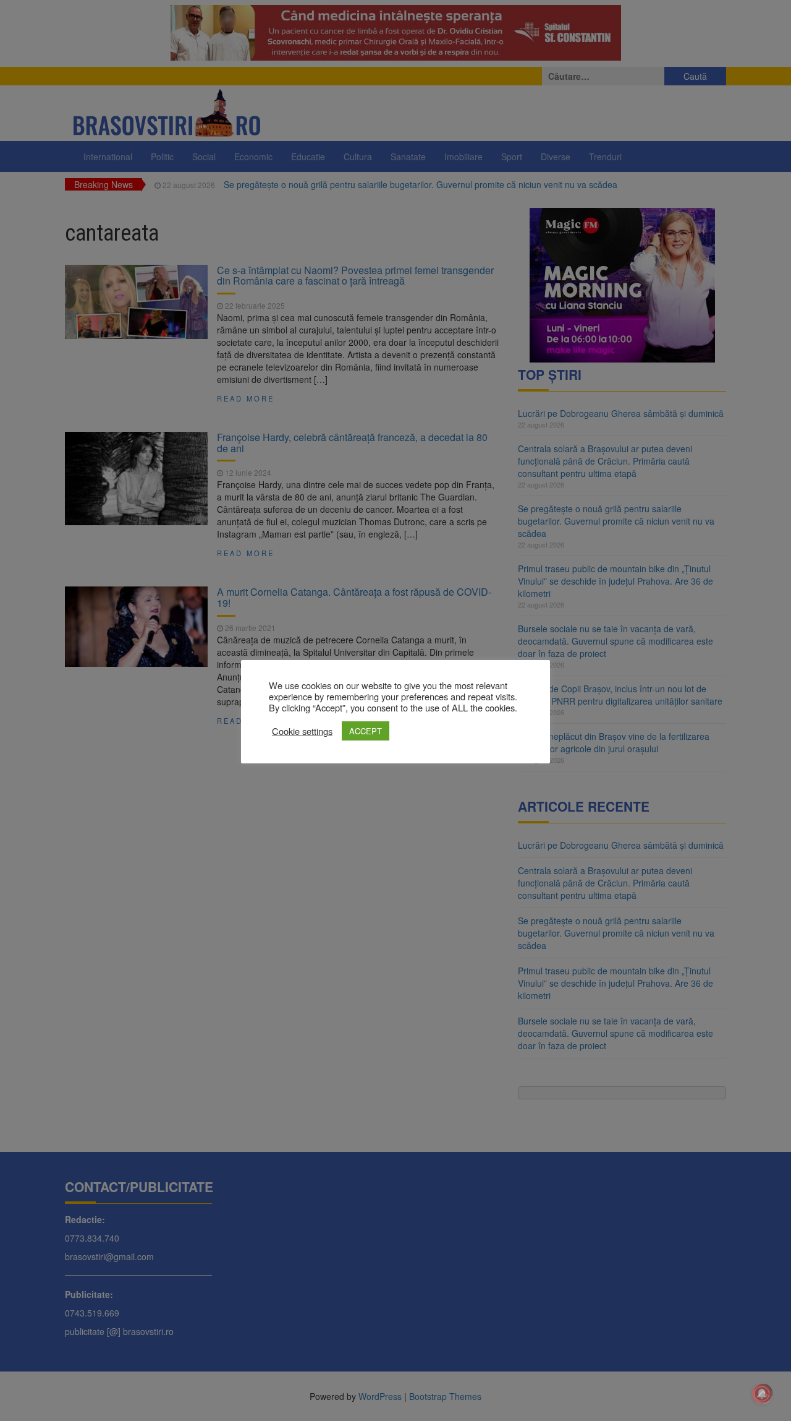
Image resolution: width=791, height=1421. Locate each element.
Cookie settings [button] (302, 731)
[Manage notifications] (762, 1394)
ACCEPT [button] (365, 731)
